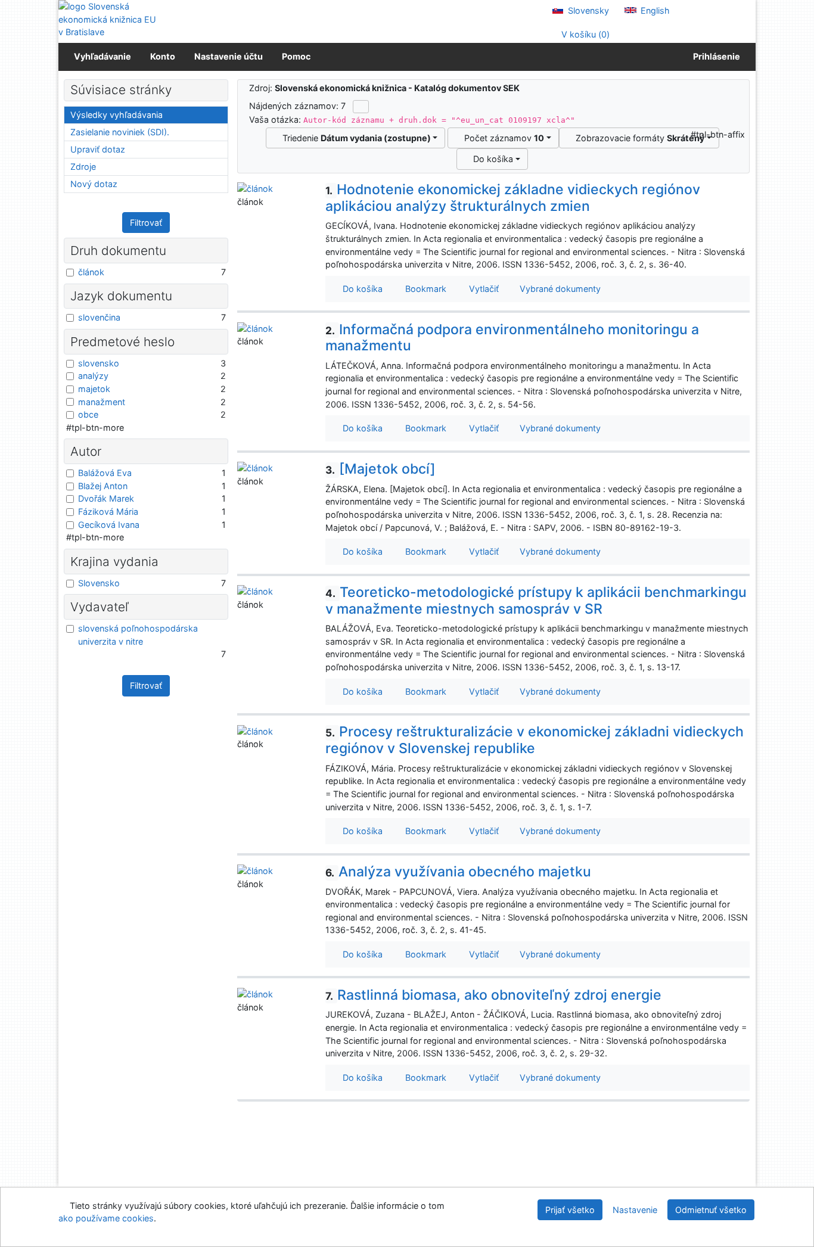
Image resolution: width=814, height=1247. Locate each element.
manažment (101, 402)
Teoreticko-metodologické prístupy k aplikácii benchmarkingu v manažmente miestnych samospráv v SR (536, 600)
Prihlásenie (714, 56)
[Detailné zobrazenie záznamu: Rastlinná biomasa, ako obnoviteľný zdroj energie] (255, 993)
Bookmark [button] (423, 289)
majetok (94, 389)
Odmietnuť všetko (711, 1210)
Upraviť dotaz (97, 149)
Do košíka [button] (360, 289)
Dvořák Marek (106, 498)
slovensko (98, 363)
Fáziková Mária (108, 511)
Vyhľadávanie (102, 56)
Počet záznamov (501, 138)
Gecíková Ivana (108, 525)
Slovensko (99, 583)
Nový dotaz (93, 184)
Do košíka (490, 159)
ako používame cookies (106, 1218)
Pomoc (296, 56)
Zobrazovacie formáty (637, 138)
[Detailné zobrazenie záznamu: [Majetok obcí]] (255, 467)
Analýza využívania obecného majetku (458, 871)
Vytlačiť (481, 289)
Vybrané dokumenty (559, 289)
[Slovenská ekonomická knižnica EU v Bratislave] (109, 19)
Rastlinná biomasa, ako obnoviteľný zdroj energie (493, 995)
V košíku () (584, 34)
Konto (162, 56)
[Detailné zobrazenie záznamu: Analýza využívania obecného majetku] (255, 870)
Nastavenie (635, 1210)
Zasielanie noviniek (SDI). (119, 132)
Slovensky (587, 10)
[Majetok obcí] (380, 469)
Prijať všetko (570, 1210)
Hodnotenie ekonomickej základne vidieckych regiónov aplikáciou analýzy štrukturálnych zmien (512, 197)
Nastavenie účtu (228, 56)
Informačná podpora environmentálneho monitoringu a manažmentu (512, 337)
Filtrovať (146, 222)
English (654, 10)
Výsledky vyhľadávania (116, 115)
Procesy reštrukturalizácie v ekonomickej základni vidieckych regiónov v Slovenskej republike (534, 740)
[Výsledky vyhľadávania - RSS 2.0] (361, 106)
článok (91, 272)
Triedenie (354, 138)
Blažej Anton (103, 486)
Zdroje (83, 166)
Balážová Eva (105, 473)
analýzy (93, 376)
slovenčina (99, 317)
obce (88, 414)
